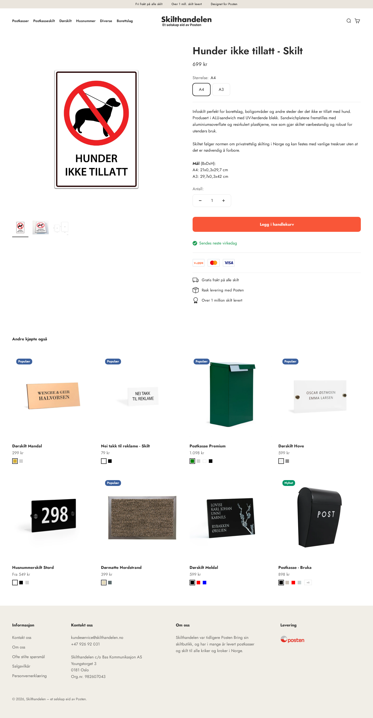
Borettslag (125, 20)
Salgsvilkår (21, 666)
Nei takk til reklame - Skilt (125, 446)
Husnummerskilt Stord (33, 567)
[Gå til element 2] (40, 228)
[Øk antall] (223, 201)
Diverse (106, 20)
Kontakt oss (21, 637)
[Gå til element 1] (20, 228)
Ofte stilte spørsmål (28, 657)
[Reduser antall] (200, 201)
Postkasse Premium (208, 446)
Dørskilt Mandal (27, 446)
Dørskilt (65, 20)
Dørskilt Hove (291, 446)
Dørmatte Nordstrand (121, 567)
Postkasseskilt (44, 20)
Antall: (198, 189)
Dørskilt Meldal (204, 567)
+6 (308, 582)
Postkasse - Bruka (295, 567)
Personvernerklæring (29, 676)
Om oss (18, 647)
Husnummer (85, 20)
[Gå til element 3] (61, 228)
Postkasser (20, 20)
